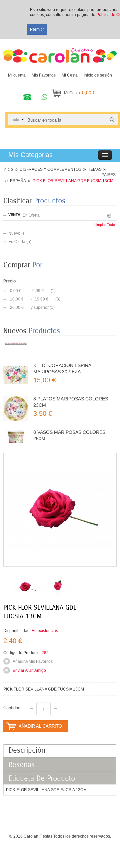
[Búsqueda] (112, 119)
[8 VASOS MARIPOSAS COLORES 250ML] (15, 434)
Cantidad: (12, 707)
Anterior (109, 216)
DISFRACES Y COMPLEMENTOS (50, 169)
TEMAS (95, 169)
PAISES (109, 174)
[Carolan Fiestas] (60, 52)
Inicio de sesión (98, 75)
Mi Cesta (70, 75)
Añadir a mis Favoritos (33, 661)
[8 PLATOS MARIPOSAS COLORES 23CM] (15, 400)
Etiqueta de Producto (41, 778)
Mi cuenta (17, 75)
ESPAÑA (18, 180)
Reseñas (21, 764)
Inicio (8, 169)
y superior (29, 307)
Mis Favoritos (44, 75)
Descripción (27, 750)
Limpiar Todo (104, 225)
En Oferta (16, 241)
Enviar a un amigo (29, 670)
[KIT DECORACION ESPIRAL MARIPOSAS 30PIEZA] (15, 367)
